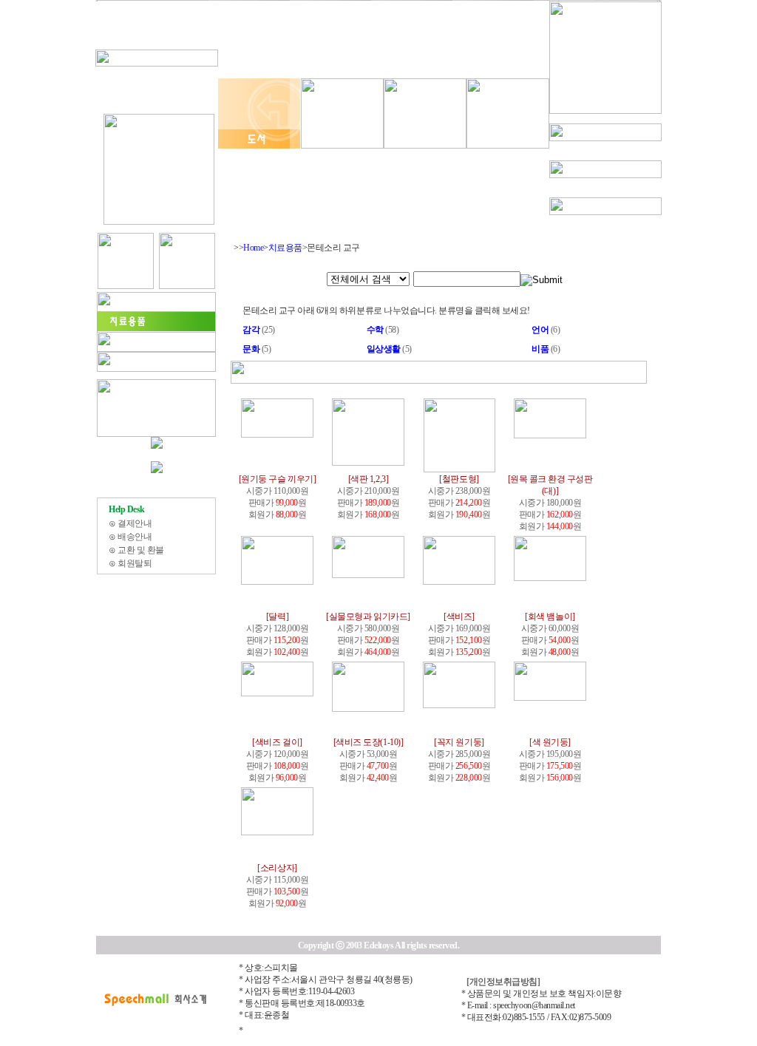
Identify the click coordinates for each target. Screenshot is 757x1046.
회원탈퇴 (135, 563)
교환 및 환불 (141, 550)
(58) (383, 330)
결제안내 (135, 523)
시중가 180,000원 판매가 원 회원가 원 (550, 503)
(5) (256, 349)
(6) (546, 330)
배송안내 (135, 537)
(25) (258, 330)
